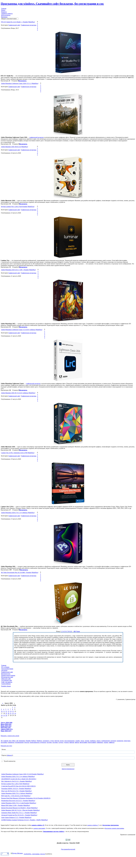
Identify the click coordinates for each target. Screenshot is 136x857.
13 (8, 711)
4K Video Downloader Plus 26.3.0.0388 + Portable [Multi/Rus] (19, 572)
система (49, 742)
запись (98, 741)
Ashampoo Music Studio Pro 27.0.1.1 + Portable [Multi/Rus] (19, 812)
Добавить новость (7, 13)
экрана (106, 742)
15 (13, 711)
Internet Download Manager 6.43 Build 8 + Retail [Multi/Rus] (19, 808)
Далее (78, 631)
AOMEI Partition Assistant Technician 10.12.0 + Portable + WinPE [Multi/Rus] (24, 820)
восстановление (69, 741)
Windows (39, 741)
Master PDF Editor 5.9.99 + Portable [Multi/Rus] (15, 805)
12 (6, 711)
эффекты (111, 742)
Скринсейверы (6, 684)
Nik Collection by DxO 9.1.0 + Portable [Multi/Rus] (16, 781)
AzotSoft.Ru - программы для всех (34, 854)
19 (6, 713)
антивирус (46, 741)
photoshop (22, 741)
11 (4, 711)
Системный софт (6, 680)
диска (82, 741)
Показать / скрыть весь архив (10, 736)
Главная (3, 8)
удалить (66, 742)
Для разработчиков (7, 668)
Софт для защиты (6, 682)
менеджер (127, 741)
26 (6, 715)
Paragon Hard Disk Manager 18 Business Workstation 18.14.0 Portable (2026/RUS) (25, 798)
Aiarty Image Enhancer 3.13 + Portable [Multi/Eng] (16, 817)
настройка (4, 742)
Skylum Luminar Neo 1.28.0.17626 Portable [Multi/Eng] (17, 206)
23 (15, 713)
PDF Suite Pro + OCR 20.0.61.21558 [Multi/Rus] (15, 796)
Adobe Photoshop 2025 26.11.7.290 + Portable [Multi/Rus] (18, 270)
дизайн (77, 741)
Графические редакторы (28, 25)
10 (71, 631)
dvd (10, 741)
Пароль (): (7, 755)
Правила (4, 12)
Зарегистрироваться (68, 769)
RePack (33, 741)
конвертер (120, 741)
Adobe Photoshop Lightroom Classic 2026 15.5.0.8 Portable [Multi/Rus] (22, 774)
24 (1, 715)
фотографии (83, 742)
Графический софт (14, 25)
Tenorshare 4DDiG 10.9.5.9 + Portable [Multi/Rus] (16, 788)
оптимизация (19, 742)
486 (75, 631)
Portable (28, 741)
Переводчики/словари (8, 675)
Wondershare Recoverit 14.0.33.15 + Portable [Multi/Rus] (18, 800)
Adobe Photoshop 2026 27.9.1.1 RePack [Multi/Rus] (16, 793)
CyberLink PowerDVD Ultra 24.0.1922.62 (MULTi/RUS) (18, 786)
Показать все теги (6, 746)
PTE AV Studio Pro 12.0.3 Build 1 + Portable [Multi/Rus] (18, 22)
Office (14, 741)
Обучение (4, 670)
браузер (57, 741)
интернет (113, 741)
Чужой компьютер (9, 761)
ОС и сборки (5, 667)
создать (60, 742)
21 (10, 713)
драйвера (93, 741)
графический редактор (36, 137)
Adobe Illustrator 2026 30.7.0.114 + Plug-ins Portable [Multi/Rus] (20, 810)
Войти (68, 765)
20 (8, 713)
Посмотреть (22, 81)
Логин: (3, 749)
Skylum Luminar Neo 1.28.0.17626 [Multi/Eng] (15, 784)
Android (5, 741)
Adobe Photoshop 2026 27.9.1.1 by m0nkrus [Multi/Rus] (18, 512)
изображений (105, 741)
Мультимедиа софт (7, 677)
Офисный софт (6, 679)
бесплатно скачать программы (114, 828)
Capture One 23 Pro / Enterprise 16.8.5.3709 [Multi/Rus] (17, 453)
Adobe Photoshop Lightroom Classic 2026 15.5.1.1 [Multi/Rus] (19, 83)
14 (10, 711)
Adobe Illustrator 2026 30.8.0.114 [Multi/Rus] (14, 146)
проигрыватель (35, 742)
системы (55, 742)
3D (2, 741)
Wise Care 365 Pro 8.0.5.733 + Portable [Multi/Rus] (16, 791)
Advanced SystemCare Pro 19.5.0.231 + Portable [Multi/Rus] (19, 815)
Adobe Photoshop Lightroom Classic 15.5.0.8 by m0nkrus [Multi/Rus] (21, 329)
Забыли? (9, 755)
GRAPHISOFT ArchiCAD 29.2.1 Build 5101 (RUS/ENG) (18, 779)
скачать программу (39, 828)
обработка (11, 742)
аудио (52, 741)
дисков (87, 741)
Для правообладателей (68, 849)
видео (62, 741)
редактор (43, 742)
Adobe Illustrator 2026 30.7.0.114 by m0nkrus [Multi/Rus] (18, 393)
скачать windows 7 (93, 825)
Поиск (3, 10)
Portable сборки (6, 686)
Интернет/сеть (5, 673)
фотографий (92, 742)
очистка (26, 742)
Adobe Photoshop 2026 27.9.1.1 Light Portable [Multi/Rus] (18, 803)
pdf (17, 741)
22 (13, 713)
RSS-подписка (5, 15)
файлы (77, 742)
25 (4, 715)
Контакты (4, 17)
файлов (71, 742)
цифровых (100, 742)
